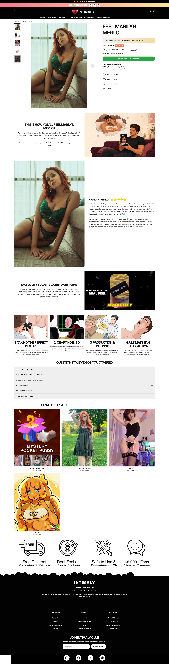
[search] (15, 11)
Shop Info (84, 613)
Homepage (17, 21)
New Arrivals (63, 17)
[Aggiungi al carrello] (57, 463)
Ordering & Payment (84, 621)
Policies (113, 613)
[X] (90, 658)
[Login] (150, 11)
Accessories (89, 17)
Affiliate (55, 629)
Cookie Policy (113, 621)
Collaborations (103, 17)
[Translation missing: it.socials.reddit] (102, 658)
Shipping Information (84, 629)
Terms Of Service (113, 618)
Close (55, 617)
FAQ (84, 625)
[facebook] (78, 658)
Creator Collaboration (55, 625)
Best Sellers (76, 17)
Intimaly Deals (113, 16)
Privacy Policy (113, 629)
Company (55, 613)
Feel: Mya (132, 468)
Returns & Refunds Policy (113, 625)
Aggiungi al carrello (129, 59)
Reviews (55, 621)
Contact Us (126, 16)
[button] (92, 65)
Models (120, 17)
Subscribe (98, 647)
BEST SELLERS (114, 17)
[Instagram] (67, 658)
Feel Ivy (37, 532)
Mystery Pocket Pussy (37, 468)
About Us (120, 16)
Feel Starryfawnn (84, 468)
